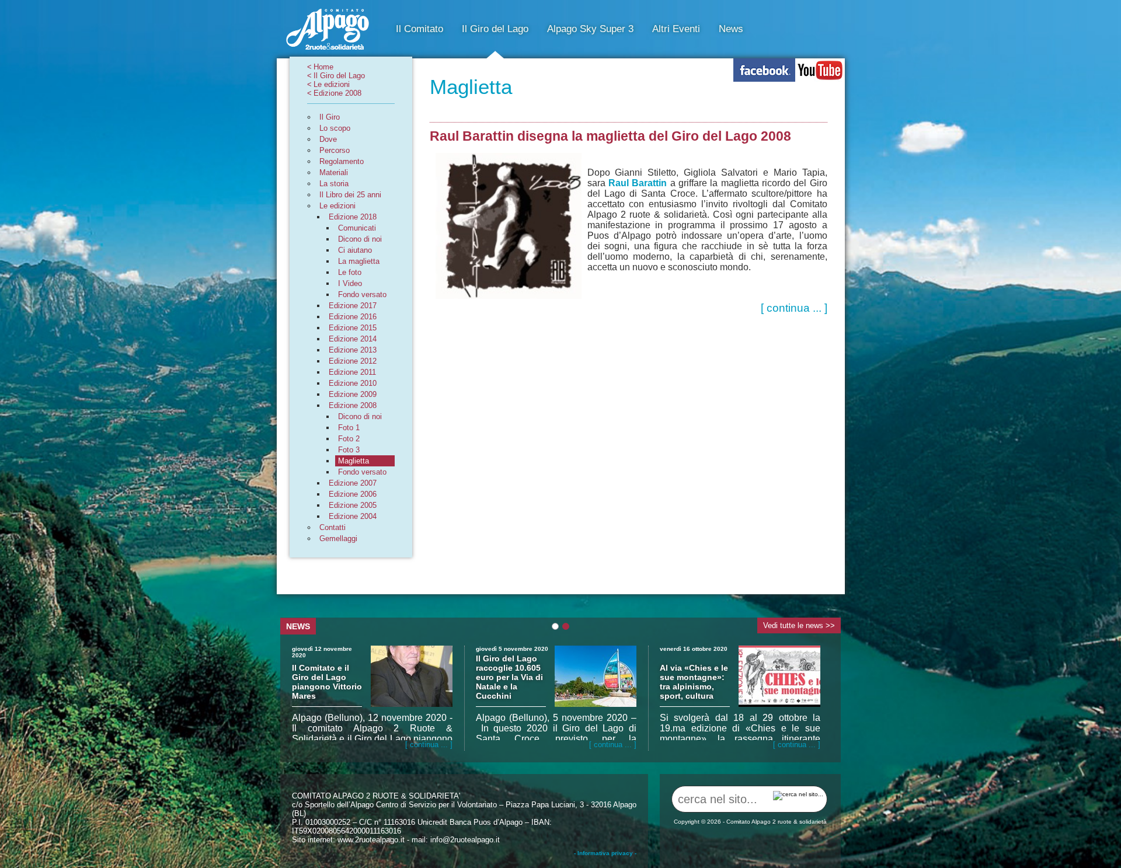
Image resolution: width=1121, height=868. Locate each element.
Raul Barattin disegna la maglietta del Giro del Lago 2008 (610, 136)
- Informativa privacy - (605, 853)
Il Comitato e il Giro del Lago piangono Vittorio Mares (327, 681)
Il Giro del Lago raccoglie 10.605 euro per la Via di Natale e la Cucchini (509, 677)
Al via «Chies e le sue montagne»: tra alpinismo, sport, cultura (694, 681)
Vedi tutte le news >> (799, 625)
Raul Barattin (637, 183)
